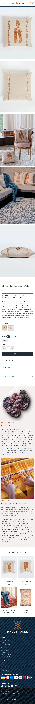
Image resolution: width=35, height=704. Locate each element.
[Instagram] (2, 686)
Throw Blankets (5, 644)
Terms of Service (6, 654)
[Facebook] (12, 686)
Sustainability (5, 671)
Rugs (2, 642)
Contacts (4, 667)
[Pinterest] (9, 686)
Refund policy (5, 656)
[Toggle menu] (2, 3)
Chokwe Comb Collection (12, 282)
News (2, 665)
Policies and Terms (6, 652)
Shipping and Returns (7, 650)
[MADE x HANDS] (17, 3)
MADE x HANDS (11, 700)
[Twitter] (5, 686)
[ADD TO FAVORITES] (30, 289)
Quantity (4, 344)
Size (3, 333)
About (3, 663)
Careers (3, 669)
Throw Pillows (5, 640)
